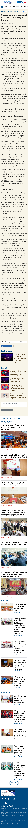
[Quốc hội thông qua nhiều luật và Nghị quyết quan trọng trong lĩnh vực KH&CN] (7, 663)
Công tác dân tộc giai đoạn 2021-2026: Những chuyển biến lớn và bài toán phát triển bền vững (20, 716)
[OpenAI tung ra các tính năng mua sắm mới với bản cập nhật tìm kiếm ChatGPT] (5, 387)
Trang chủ (3, 11)
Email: (22, 815)
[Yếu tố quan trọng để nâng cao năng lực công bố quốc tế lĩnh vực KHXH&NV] (14, 439)
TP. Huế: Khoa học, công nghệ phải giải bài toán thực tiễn (13, 484)
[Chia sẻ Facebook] (23, 12)
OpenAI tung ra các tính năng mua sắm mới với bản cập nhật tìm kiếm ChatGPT (17, 387)
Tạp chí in (15, 6)
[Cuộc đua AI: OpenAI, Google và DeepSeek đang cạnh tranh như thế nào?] (5, 395)
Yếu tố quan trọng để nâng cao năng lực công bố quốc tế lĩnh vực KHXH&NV (13, 427)
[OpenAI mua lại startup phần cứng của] (7, 357)
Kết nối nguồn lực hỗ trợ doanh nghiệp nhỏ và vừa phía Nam (20, 699)
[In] (13, 346)
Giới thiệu (8, 6)
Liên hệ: (2, 812)
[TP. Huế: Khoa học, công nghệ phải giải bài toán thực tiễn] (14, 495)
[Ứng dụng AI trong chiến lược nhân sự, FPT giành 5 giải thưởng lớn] (7, 749)
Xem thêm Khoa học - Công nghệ (11, 420)
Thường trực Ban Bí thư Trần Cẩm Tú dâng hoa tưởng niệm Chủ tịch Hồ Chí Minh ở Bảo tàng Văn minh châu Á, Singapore (20, 626)
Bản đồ (3, 803)
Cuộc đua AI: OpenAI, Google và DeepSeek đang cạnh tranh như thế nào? (18, 396)
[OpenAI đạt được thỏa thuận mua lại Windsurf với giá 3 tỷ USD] (5, 380)
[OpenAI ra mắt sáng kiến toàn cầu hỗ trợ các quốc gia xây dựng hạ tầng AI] (5, 373)
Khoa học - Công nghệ (13, 11)
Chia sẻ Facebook (7, 346)
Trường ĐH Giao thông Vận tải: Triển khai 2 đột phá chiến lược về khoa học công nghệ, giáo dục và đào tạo (13, 514)
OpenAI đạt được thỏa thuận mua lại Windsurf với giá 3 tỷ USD (17, 379)
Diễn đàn (23, 6)
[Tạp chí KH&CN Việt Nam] (8, 2)
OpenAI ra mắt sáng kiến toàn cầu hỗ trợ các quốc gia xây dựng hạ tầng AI (18, 373)
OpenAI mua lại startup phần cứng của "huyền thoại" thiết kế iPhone (20, 358)
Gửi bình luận (7, 410)
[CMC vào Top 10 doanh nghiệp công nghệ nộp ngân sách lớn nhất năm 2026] (14, 557)
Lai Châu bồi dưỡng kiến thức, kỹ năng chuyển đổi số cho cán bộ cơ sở (14, 456)
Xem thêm (14, 783)
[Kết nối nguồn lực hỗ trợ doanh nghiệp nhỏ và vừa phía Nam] (7, 699)
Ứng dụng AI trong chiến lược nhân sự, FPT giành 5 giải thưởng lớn (20, 750)
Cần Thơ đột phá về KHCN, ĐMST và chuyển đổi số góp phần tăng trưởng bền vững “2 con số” (14, 574)
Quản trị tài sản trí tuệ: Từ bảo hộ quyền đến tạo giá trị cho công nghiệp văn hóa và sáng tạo (20, 647)
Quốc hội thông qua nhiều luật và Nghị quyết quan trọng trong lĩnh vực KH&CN (20, 665)
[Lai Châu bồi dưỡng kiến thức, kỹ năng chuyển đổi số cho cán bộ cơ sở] (14, 467)
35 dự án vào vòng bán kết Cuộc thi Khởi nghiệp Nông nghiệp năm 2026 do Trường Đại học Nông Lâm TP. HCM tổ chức (20, 770)
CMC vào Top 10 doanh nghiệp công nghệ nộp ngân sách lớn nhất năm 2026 (14, 545)
